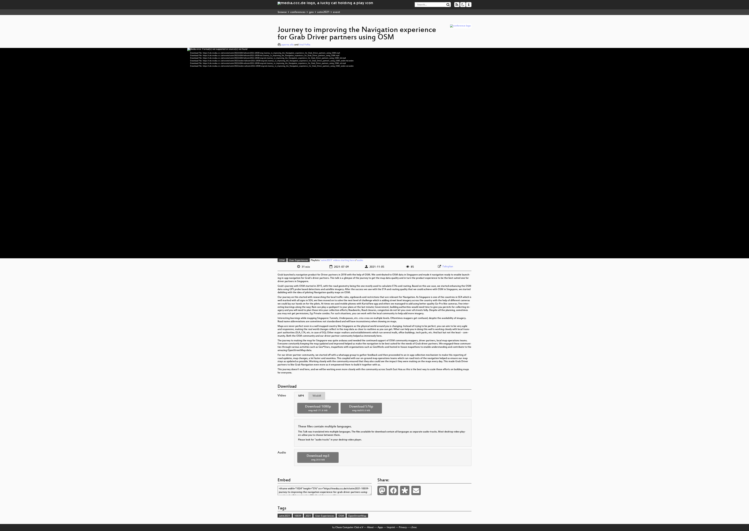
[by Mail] (416, 490)
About (370, 527)
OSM (282, 260)
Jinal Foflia (304, 44)
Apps (380, 527)
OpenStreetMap (357, 516)
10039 (297, 516)
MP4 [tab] (301, 396)
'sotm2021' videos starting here (337, 260)
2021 (308, 516)
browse (282, 12)
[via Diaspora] (404, 490)
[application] (374, 153)
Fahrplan (448, 266)
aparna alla (287, 44)
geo (311, 12)
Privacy (403, 527)
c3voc (414, 527)
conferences (297, 12)
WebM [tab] (316, 396)
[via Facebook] (393, 490)
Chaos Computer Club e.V (349, 527)
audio (360, 260)
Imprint (391, 527)
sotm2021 (323, 12)
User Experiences (298, 260)
